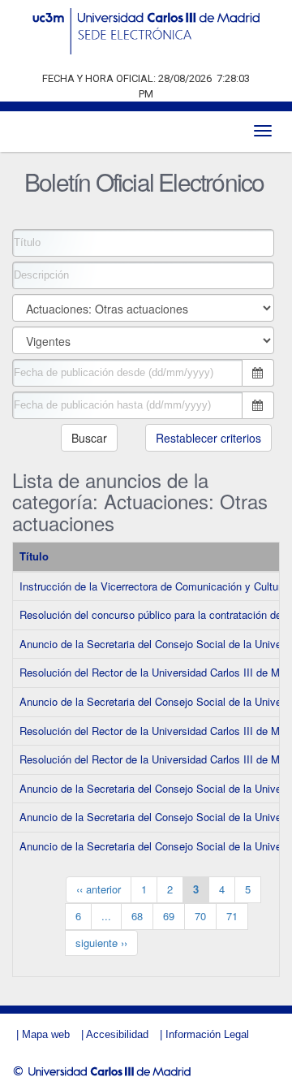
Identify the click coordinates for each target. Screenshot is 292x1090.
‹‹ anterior (98, 889)
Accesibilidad (117, 1034)
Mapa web (46, 1034)
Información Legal (207, 1034)
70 (200, 915)
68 (137, 915)
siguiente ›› (101, 942)
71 (232, 915)
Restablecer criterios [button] (208, 438)
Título (34, 556)
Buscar (89, 438)
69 (168, 915)
